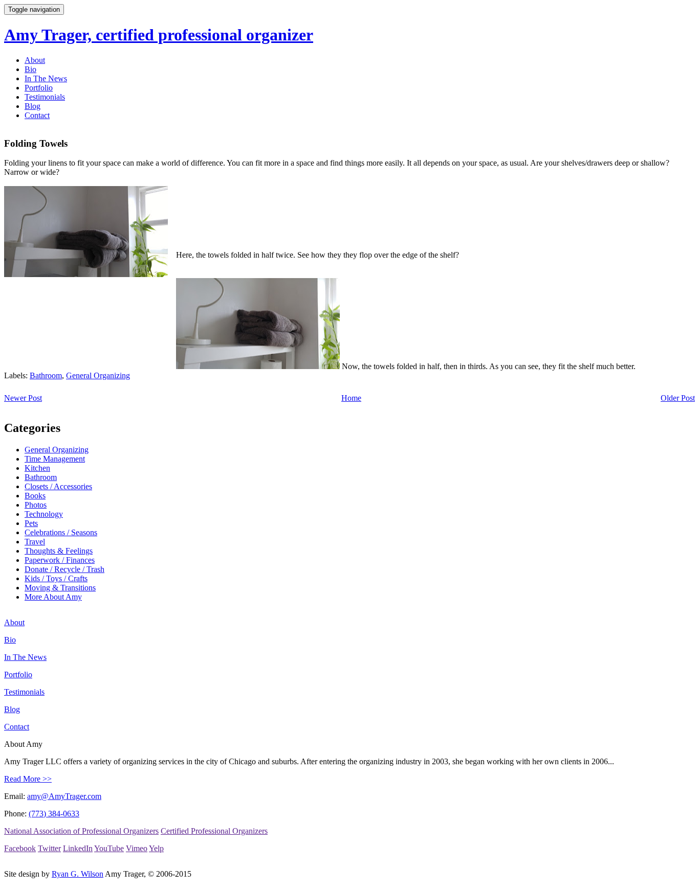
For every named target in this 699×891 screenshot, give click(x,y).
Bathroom (46, 375)
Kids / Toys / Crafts (56, 578)
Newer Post (23, 398)
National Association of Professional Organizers (81, 831)
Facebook (20, 848)
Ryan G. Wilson (77, 874)
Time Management (55, 458)
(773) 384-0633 (54, 813)
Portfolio (39, 87)
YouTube (109, 848)
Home (351, 398)
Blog (32, 106)
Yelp (156, 848)
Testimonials (45, 97)
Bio (30, 69)
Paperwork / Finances (60, 560)
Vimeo (136, 848)
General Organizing (98, 375)
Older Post (678, 398)
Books (35, 495)
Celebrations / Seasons (61, 532)
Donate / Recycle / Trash (64, 569)
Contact (37, 115)
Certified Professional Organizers (214, 831)
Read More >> (28, 778)
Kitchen (37, 468)
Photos (36, 504)
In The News (46, 78)
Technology (44, 514)
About (35, 60)
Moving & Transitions (60, 587)
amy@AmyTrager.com (64, 796)
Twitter (49, 848)
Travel (35, 541)
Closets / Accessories (58, 486)
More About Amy (53, 596)
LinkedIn (78, 848)
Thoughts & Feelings (59, 550)
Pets (31, 523)
